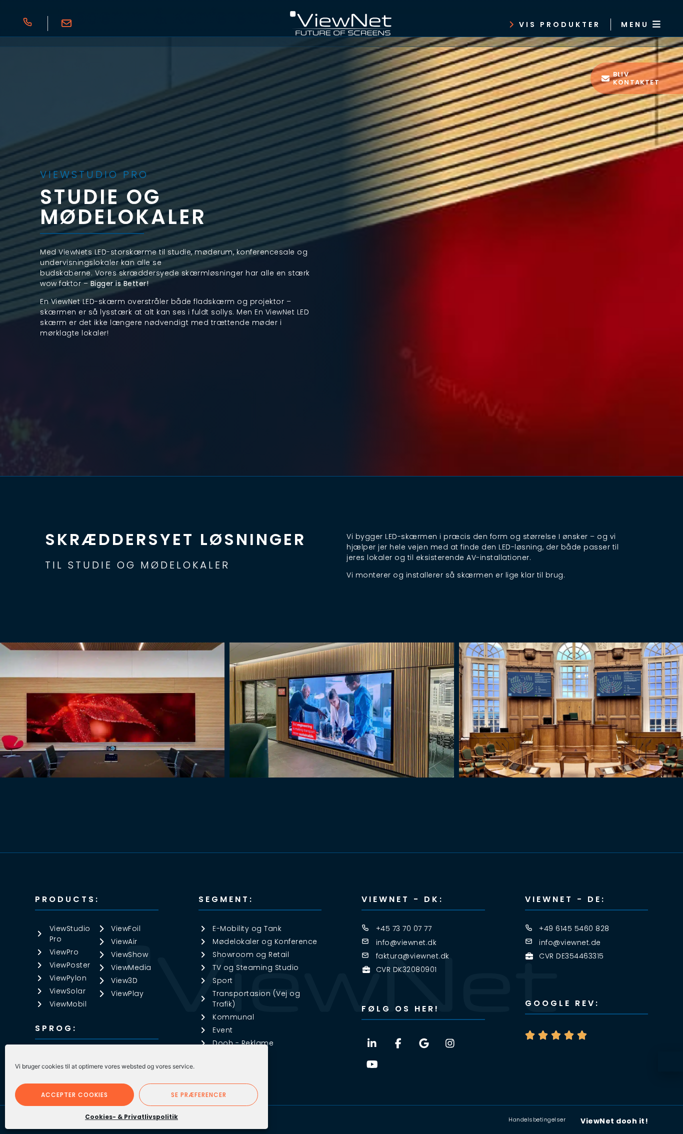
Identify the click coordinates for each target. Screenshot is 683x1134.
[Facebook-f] (398, 1043)
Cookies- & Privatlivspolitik (131, 1116)
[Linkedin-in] (372, 1043)
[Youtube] (372, 1064)
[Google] (424, 1043)
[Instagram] (450, 1043)
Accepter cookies (74, 1094)
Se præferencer (198, 1094)
